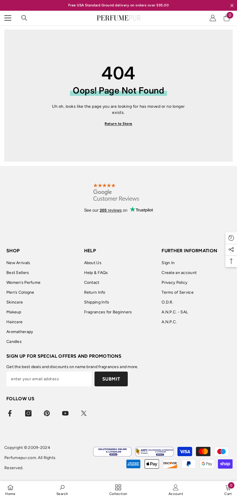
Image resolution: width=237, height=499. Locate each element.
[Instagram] (28, 413)
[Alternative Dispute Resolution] (154, 451)
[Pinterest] (47, 413)
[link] (62, 490)
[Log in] (213, 18)
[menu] (7, 17)
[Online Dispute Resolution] (112, 451)
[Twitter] (84, 413)
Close (232, 5)
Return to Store (118, 124)
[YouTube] (65, 413)
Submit (111, 379)
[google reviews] (116, 192)
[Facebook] (10, 413)
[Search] (24, 17)
